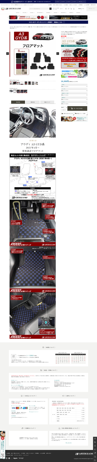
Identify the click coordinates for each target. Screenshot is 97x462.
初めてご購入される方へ (57, 4)
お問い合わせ (93, 4)
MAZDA (71, 12)
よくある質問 (86, 4)
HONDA (78, 12)
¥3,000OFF (63, 1)
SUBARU (48, 12)
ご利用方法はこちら (81, 1)
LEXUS (17, 12)
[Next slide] (88, 17)
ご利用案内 (80, 4)
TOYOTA (24, 12)
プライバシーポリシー (18, 455)
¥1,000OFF (74, 1)
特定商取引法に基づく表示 (8, 455)
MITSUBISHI (40, 12)
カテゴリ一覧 (12, 26)
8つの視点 (66, 4)
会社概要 (50, 4)
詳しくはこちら (69, 442)
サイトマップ (25, 455)
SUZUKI (55, 12)
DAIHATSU (63, 12)
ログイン (61, 8)
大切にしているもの (73, 4)
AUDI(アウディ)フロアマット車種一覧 (24, 26)
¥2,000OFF (69, 1)
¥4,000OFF (57, 1)
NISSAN (31, 12)
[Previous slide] (9, 17)
